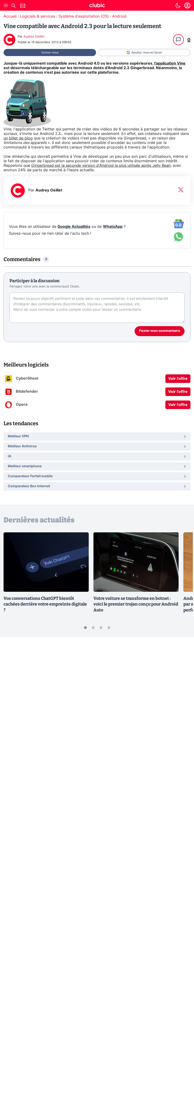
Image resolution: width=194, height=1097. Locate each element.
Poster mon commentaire (159, 331)
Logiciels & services (37, 16)
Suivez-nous (49, 52)
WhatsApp (113, 227)
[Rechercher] (13, 6)
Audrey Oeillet (33, 36)
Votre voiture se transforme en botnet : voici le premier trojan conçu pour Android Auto (135, 604)
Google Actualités (73, 227)
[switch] (178, 5)
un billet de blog (18, 138)
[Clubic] (97, 6)
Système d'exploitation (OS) (83, 16)
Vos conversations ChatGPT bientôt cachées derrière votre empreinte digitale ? (45, 604)
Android (119, 16)
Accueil (10, 16)
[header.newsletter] (23, 6)
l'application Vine (169, 63)
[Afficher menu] (6, 5)
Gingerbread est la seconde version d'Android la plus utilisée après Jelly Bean (101, 165)
